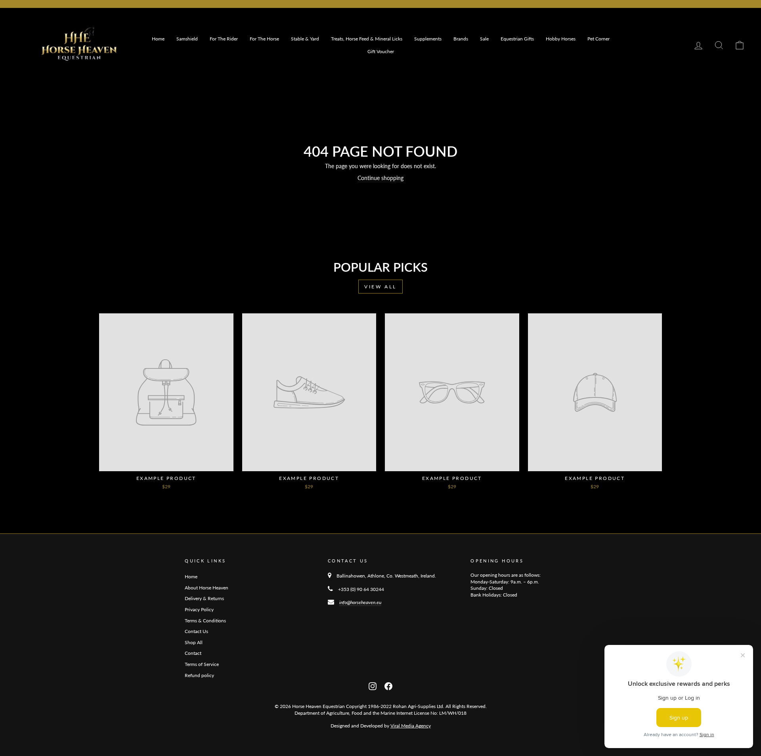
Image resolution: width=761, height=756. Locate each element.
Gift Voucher (380, 51)
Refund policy (199, 675)
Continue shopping (380, 178)
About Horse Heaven (206, 588)
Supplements (428, 39)
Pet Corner (598, 39)
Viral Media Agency (410, 726)
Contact (193, 653)
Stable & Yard (305, 39)
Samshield (187, 39)
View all (380, 287)
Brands (460, 39)
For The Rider (224, 39)
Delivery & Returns (204, 598)
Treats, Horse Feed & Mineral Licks (366, 39)
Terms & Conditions (205, 621)
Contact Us (196, 631)
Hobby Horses (561, 39)
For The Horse (264, 39)
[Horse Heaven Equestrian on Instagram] (373, 685)
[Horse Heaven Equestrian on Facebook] (388, 685)
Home (158, 39)
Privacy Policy (199, 609)
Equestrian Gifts (517, 39)
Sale (484, 39)
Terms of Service (202, 664)
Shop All (194, 642)
